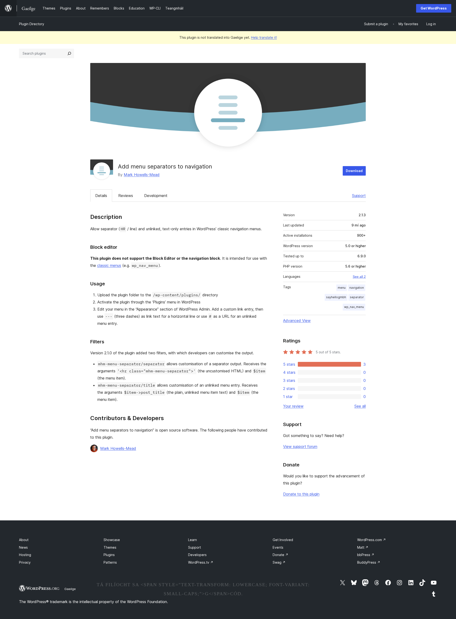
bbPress (365, 555)
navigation (356, 287)
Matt (362, 547)
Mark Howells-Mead (142, 174)
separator (357, 297)
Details (101, 195)
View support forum (300, 446)
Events (278, 547)
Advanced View (297, 320)
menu (342, 287)
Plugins (109, 555)
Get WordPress (434, 8)
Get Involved (283, 540)
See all (360, 406)
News (23, 547)
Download (354, 171)
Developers (197, 555)
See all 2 (359, 276)
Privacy (25, 562)
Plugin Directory (31, 24)
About (23, 540)
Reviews (125, 195)
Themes (110, 547)
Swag (279, 562)
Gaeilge (70, 589)
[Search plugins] (69, 53)
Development (155, 195)
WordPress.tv (200, 562)
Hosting (25, 555)
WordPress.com (371, 540)
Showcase (112, 540)
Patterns (110, 562)
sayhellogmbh (336, 297)
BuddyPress (368, 562)
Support (359, 195)
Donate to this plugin (301, 494)
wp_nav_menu (354, 307)
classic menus (109, 265)
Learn (192, 540)
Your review (293, 406)
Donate (280, 555)
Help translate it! (264, 37)
